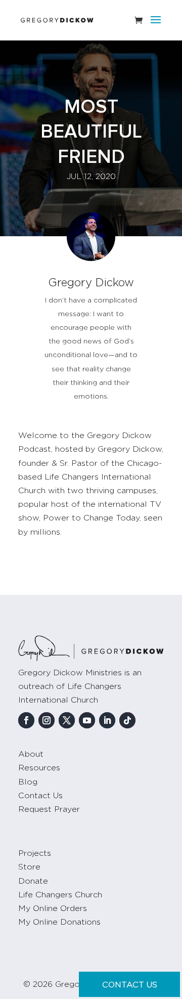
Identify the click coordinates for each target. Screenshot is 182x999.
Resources (39, 768)
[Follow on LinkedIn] (107, 720)
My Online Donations (59, 922)
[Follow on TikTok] (127, 720)
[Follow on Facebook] (26, 720)
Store (29, 867)
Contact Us (40, 796)
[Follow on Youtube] (87, 720)
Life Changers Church (60, 895)
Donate (33, 881)
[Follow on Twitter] (67, 720)
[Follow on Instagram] (46, 720)
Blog (27, 782)
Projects (34, 853)
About (30, 754)
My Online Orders (52, 908)
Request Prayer (49, 809)
